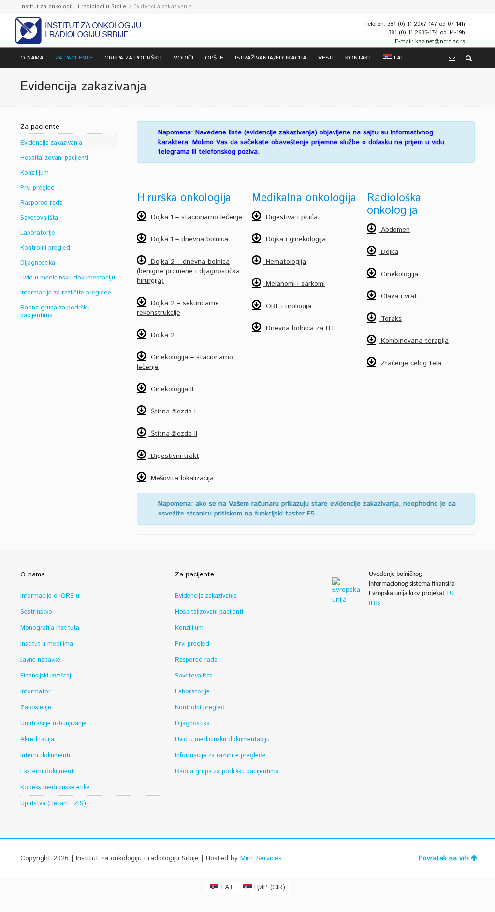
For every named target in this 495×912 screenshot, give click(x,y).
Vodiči (183, 58)
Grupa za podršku (133, 58)
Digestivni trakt (173, 456)
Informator (35, 691)
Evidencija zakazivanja (51, 142)
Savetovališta (39, 217)
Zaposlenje (35, 707)
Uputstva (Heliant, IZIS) (53, 803)
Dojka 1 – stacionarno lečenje (195, 217)
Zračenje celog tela (410, 363)
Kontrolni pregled (45, 247)
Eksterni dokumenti (47, 771)
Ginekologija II (170, 389)
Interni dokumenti (45, 755)
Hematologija (284, 261)
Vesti (326, 58)
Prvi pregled (37, 187)
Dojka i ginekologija (294, 239)
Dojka (388, 252)
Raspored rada (41, 202)
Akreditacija (37, 739)
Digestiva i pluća (290, 217)
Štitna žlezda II (172, 434)
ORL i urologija (287, 306)
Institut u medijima (46, 643)
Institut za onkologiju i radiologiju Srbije (73, 7)
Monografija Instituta (49, 628)
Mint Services (261, 858)
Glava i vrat (398, 296)
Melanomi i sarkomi (294, 284)
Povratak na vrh (444, 858)
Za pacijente (74, 58)
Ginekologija (398, 274)
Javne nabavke (40, 659)
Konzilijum (34, 172)
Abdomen (394, 230)
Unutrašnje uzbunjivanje (53, 723)
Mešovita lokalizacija (181, 478)
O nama (32, 58)
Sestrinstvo (36, 612)
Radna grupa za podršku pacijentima (55, 311)
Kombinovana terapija (414, 341)
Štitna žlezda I (172, 411)
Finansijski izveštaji (46, 675)
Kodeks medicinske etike (55, 787)
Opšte (214, 58)
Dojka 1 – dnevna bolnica (188, 239)
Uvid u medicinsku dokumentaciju (67, 277)
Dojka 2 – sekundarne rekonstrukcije (178, 308)
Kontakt (358, 58)
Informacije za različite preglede (65, 292)
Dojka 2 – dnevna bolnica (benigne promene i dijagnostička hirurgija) (188, 271)
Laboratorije (37, 232)
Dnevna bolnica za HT (299, 328)
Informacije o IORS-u (49, 596)
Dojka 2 (161, 335)
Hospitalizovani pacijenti (54, 157)
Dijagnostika (37, 262)
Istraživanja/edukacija (270, 58)
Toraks (390, 319)
